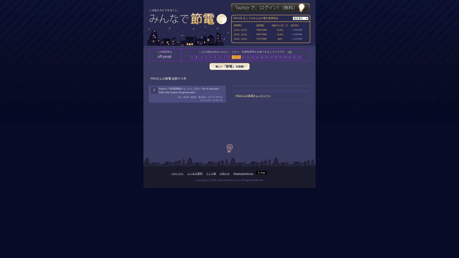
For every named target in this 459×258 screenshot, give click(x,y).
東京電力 (202, 97)
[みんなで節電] (189, 15)
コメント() (205, 100)
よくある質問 (194, 173)
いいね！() (217, 100)
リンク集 (211, 173)
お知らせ (225, 173)
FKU (180, 97)
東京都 (186, 97)
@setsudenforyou (243, 173)
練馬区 (194, 97)
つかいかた (177, 173)
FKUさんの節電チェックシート (253, 95)
